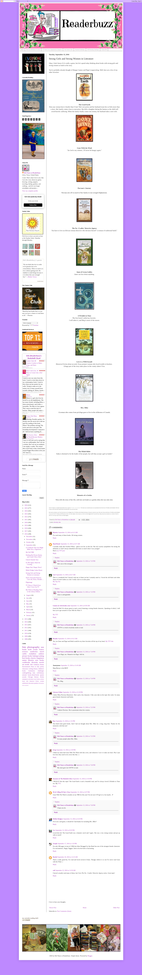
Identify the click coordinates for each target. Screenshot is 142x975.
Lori (54, 575)
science (42, 679)
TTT (59, 783)
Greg (54, 750)
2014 (26, 622)
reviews (25, 652)
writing (31, 669)
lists (60, 522)
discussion (31, 683)
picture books (27, 656)
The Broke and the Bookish (75, 507)
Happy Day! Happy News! (34, 567)
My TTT (55, 614)
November (29, 539)
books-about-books (33, 675)
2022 (26, 517)
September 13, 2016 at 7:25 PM (85, 707)
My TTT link (109, 641)
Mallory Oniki (26, 366)
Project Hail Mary (31, 416)
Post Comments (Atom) (64, 911)
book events (33, 649)
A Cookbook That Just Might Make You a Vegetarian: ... (34, 548)
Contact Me (104, 49)
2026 (26, 505)
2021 (26, 519)
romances (25, 679)
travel (42, 652)
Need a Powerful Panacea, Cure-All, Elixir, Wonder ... (35, 578)
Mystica (55, 532)
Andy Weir (29, 417)
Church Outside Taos (32, 560)
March (28, 609)
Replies (57, 557)
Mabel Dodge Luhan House (34, 570)
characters (25, 669)
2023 (26, 514)
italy (34, 673)
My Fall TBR (30, 552)
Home (22, 49)
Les (54, 830)
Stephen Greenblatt (30, 438)
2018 (26, 528)
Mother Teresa (32, 277)
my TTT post (61, 550)
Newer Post (52, 907)
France (41, 649)
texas (23, 685)
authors (41, 654)
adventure (30, 679)
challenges (41, 671)
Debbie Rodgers (58, 819)
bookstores (32, 671)
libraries (31, 660)
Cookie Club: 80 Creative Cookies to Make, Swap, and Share (34, 363)
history (36, 669)
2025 (26, 508)
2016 (26, 534)
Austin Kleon (26, 376)
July (27, 598)
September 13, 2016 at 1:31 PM (65, 721)
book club (25, 681)
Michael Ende (29, 396)
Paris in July (35, 666)
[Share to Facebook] (87, 520)
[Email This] (82, 520)
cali (54, 870)
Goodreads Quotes (40, 281)
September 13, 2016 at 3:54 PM (82, 779)
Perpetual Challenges (80, 49)
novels (41, 662)
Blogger (90, 956)
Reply (54, 538)
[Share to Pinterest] (88, 520)
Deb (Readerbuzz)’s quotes (32, 260)
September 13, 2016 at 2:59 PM (66, 750)
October (28, 542)
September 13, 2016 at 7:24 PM (85, 625)
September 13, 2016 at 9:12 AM (67, 638)
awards (24, 677)
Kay (54, 721)
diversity (56, 522)
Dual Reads (56, 544)
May (27, 604)
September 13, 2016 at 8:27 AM (65, 575)
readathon (32, 654)
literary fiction (39, 677)
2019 (26, 525)
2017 (26, 531)
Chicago (30, 677)
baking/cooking (38, 656)
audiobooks (25, 683)
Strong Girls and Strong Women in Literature (33, 574)
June (27, 601)
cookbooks (26, 662)
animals (24, 675)
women (42, 681)
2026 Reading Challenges (93, 49)
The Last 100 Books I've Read (33, 49)
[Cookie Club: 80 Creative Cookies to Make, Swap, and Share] (25, 364)
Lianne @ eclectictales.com (61, 605)
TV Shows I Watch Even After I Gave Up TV (33, 586)
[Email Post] (79, 519)
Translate (35, 325)
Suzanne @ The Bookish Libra (62, 779)
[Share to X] (85, 520)
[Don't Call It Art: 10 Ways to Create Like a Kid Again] (25, 373)
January (28, 615)
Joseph (55, 843)
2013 (26, 625)
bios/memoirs (26, 666)
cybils (24, 654)
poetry (42, 666)
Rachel (55, 857)
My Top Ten (56, 581)
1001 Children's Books (37, 664)
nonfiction (34, 652)
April (28, 607)
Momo (28, 395)
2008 (26, 639)
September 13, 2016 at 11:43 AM (71, 665)
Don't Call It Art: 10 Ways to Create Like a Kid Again (34, 373)
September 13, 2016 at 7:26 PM (85, 765)
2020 (26, 522)
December (29, 536)
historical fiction (34, 681)
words (27, 664)
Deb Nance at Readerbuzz (65, 561)
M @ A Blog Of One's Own (61, 792)
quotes (42, 675)
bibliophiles (41, 683)
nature (24, 660)
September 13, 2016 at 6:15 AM (68, 532)
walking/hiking (26, 673)
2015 (26, 619)
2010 (26, 633)
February (29, 612)
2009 (26, 636)
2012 (26, 627)
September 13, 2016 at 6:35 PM (72, 819)
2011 (26, 630)
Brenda (55, 638)
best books (26, 658)
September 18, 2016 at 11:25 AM (68, 857)
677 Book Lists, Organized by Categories (52, 49)
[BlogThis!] (84, 520)
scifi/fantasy (40, 673)
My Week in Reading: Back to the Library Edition (34, 590)
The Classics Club (68, 49)
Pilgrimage (29, 582)
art (23, 664)
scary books (37, 679)
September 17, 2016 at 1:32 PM (67, 843)
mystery (27, 685)
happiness (40, 658)
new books (39, 660)
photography (33, 647)
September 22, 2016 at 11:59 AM (65, 870)
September (29, 545)
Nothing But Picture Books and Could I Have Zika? (34, 556)
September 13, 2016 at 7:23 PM (85, 561)
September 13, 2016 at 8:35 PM (65, 830)
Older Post (116, 907)
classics (33, 658)
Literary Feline (57, 692)
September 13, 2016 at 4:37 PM (80, 792)
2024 (26, 511)
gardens (36, 683)
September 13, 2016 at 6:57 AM (70, 544)
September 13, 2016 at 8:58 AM (80, 605)
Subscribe (33, 205)
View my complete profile (30, 191)
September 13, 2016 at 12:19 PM (73, 692)
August (28, 595)
